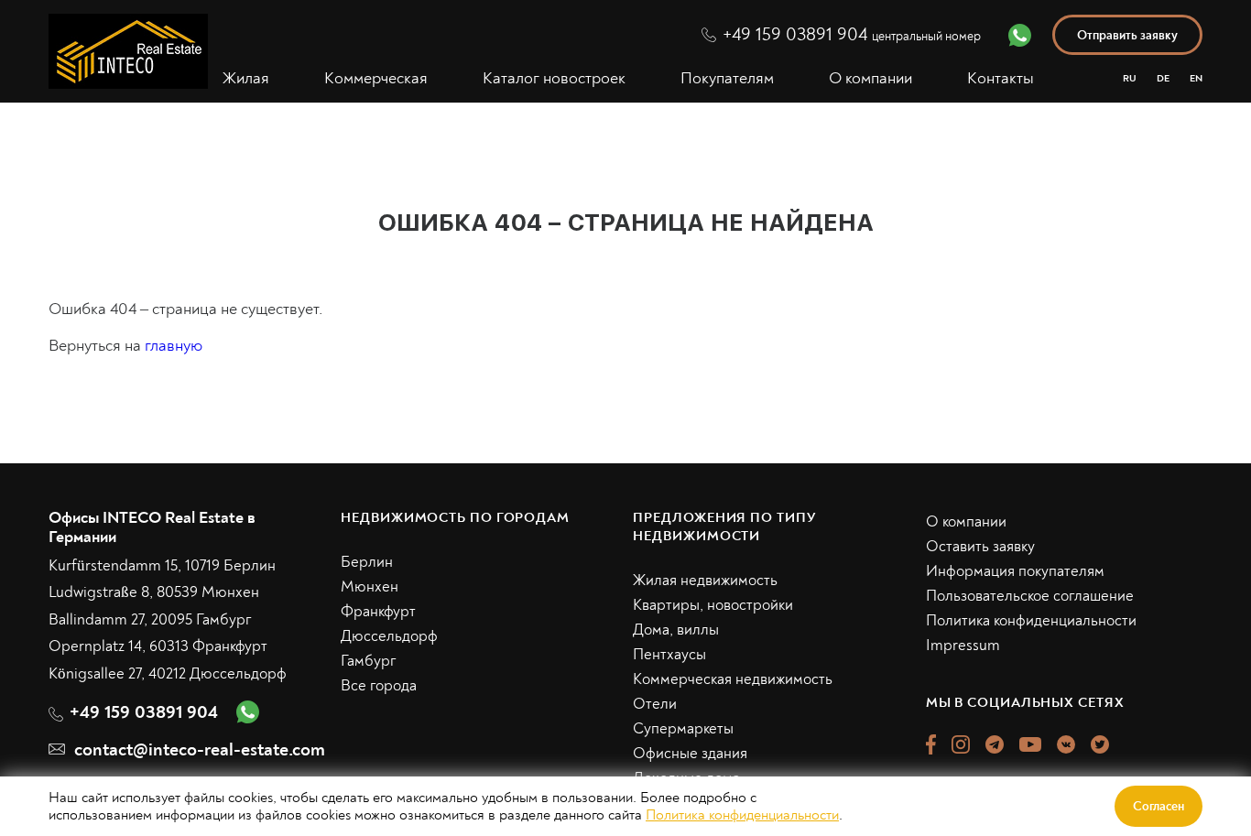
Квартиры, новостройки (713, 604)
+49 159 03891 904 (852, 34)
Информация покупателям (1015, 571)
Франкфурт (378, 611)
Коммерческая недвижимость (732, 679)
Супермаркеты (683, 728)
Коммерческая (376, 79)
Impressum (963, 645)
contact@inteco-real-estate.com (199, 749)
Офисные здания (690, 753)
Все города (379, 685)
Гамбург (369, 660)
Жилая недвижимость (705, 580)
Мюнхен (369, 586)
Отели (655, 703)
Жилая (246, 79)
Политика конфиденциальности (1031, 620)
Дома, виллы (676, 629)
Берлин (367, 561)
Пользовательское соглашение (1030, 595)
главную (173, 345)
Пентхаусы (669, 654)
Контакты (1000, 79)
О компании (870, 79)
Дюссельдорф (389, 636)
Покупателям (727, 79)
